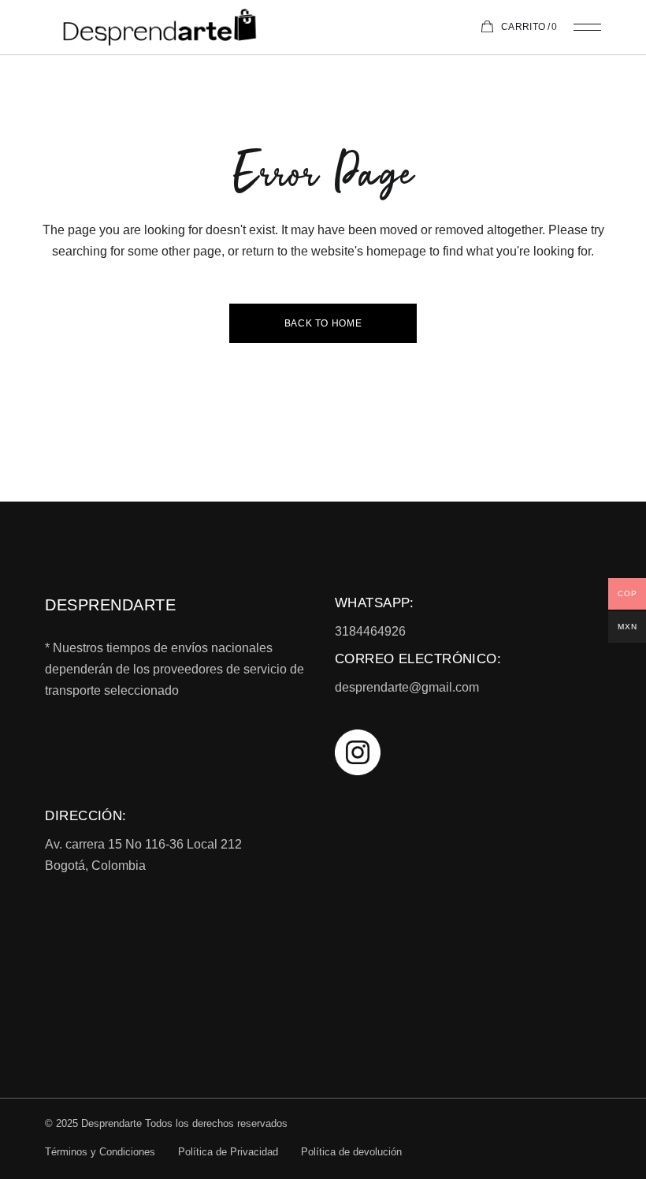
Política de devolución (351, 1152)
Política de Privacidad (228, 1152)
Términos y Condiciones (100, 1152)
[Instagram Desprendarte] (468, 752)
